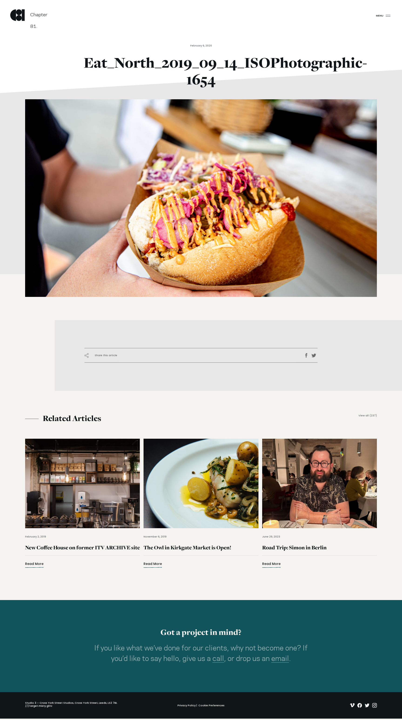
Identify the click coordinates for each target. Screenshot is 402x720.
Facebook (308, 355)
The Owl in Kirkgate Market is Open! (187, 550)
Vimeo (351, 705)
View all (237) (367, 415)
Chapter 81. (38, 17)
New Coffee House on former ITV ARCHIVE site (82, 550)
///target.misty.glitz (38, 706)
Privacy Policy (187, 705)
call (218, 658)
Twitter (315, 355)
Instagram (373, 705)
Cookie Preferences (211, 705)
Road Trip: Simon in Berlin (294, 550)
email (280, 658)
